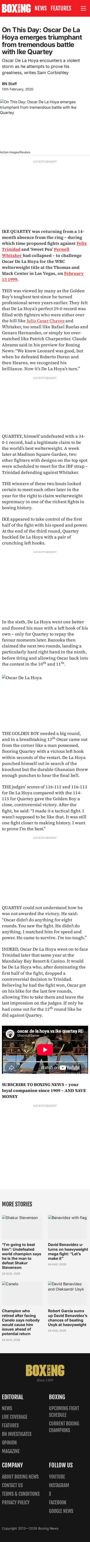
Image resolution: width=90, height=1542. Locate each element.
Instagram (59, 1485)
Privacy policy (16, 1503)
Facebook (57, 1503)
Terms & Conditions (21, 1494)
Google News (61, 1511)
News (41, 8)
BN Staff (9, 83)
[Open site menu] (83, 8)
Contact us (12, 1485)
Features (61, 8)
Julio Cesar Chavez (46, 321)
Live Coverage (14, 1417)
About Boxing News (20, 1477)
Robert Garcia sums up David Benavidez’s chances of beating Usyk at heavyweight (67, 1317)
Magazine (11, 1451)
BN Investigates (16, 1434)
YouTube (57, 1477)
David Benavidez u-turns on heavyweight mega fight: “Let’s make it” (68, 1251)
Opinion (9, 1443)
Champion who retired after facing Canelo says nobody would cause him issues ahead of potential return (21, 1322)
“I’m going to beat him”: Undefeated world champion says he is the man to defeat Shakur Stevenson (21, 1256)
